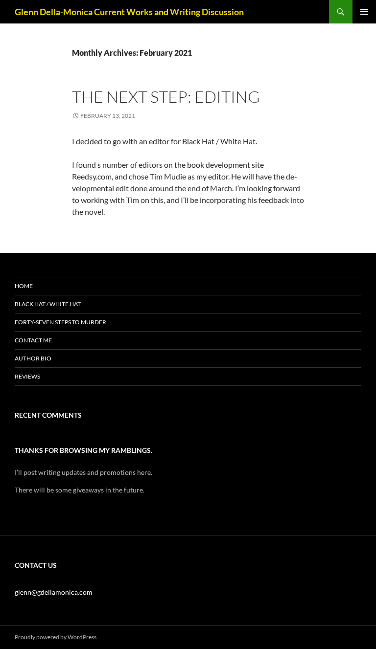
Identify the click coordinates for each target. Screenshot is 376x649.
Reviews (27, 376)
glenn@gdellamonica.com (54, 592)
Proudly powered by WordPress (55, 637)
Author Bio (33, 358)
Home (24, 286)
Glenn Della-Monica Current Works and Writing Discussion (129, 11)
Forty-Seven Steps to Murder (60, 322)
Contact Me (33, 340)
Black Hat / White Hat (48, 304)
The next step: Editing (166, 97)
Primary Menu (364, 11)
